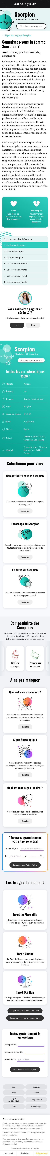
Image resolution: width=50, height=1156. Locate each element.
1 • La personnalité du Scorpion (18, 239)
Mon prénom (11, 1044)
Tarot (14, 1106)
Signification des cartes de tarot (25, 1011)
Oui (17, 325)
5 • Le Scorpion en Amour (15, 263)
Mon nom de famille (14, 1052)
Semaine (36, 1087)
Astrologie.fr (25, 4)
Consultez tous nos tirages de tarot (25, 1018)
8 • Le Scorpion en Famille (15, 282)
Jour (14, 1087)
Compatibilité (36, 1099)
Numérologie (36, 1106)
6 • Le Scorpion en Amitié (15, 269)
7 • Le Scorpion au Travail (15, 275)
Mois (14, 1092)
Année (36, 1092)
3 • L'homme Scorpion (14, 251)
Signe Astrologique (14, 1099)
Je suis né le (10, 1059)
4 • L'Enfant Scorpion (13, 257)
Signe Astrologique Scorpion (16, 35)
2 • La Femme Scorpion (14, 245)
